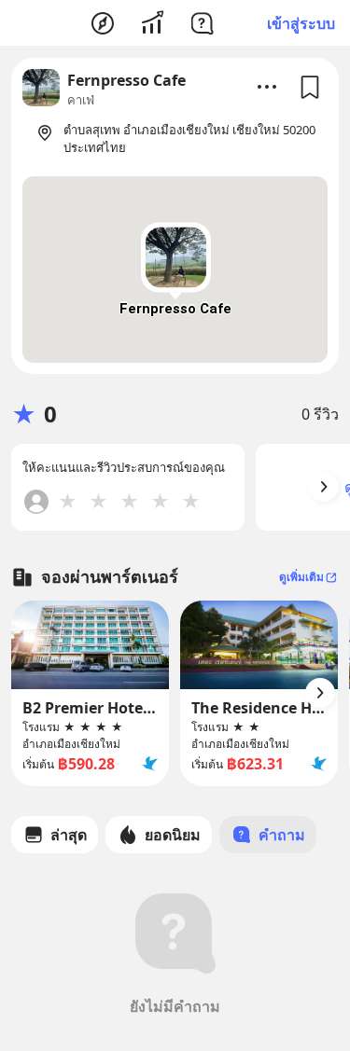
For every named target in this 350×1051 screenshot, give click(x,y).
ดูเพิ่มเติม (301, 577)
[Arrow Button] (324, 487)
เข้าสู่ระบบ (301, 23)
